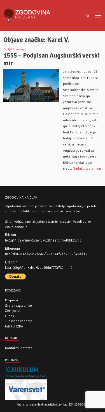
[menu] (98, 15)
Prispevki (11, 300)
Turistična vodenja (18, 321)
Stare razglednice (18, 305)
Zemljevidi (12, 310)
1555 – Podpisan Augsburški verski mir (51, 59)
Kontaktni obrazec (18, 348)
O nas (9, 316)
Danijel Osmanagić (14, 49)
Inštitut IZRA (14, 326)
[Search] (87, 15)
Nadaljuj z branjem (87, 168)
